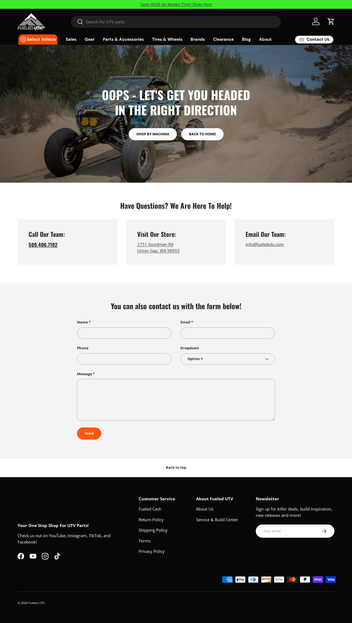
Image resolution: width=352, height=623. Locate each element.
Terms (144, 541)
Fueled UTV (36, 603)
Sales (71, 39)
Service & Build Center (217, 519)
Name (82, 322)
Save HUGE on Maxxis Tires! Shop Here (176, 4)
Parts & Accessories (123, 39)
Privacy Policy (152, 551)
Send (89, 433)
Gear (90, 39)
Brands (198, 39)
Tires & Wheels (167, 39)
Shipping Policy (153, 530)
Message (84, 373)
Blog (246, 39)
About (265, 39)
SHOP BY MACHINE (152, 133)
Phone (83, 347)
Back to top (176, 467)
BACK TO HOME (202, 133)
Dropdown (189, 347)
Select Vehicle (41, 39)
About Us (204, 509)
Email (185, 322)
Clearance (223, 39)
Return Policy (151, 519)
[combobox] (176, 22)
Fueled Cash (150, 509)
